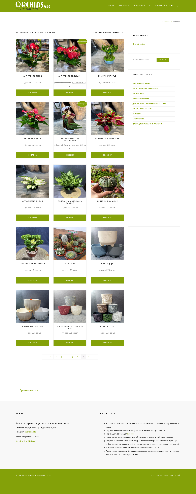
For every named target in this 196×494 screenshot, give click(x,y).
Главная (110, 6)
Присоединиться (29, 390)
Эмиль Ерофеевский (171, 475)
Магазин (123, 6)
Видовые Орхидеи (141, 99)
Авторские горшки (141, 84)
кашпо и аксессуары (142, 109)
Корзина (130, 434)
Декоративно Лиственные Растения (149, 104)
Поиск (162, 60)
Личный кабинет (140, 44)
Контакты (160, 6)
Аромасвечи (138, 94)
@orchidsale (30, 432)
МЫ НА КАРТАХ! (26, 441)
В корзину (32, 92)
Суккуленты (138, 119)
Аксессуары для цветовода (145, 89)
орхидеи (137, 114)
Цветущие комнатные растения (147, 124)
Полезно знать (141, 6)
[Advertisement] (154, 181)
